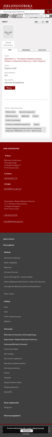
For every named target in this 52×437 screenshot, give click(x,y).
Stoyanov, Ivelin (11, 68)
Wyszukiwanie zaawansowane (34, 16)
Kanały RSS (8, 392)
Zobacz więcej (9, 294)
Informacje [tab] (26, 50)
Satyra (36, 124)
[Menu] (49, 2)
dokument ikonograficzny (14, 82)
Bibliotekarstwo (12, 116)
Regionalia (7, 267)
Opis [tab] (9, 50)
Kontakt (6, 373)
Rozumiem (27, 431)
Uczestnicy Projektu (11, 349)
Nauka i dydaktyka (10, 263)
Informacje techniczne (12, 368)
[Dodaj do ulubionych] (42, 21)
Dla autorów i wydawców (13, 358)
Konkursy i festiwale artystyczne (18, 124)
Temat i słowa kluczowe (12, 316)
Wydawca (7, 321)
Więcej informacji (38, 428)
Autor (6, 307)
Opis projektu (9, 354)
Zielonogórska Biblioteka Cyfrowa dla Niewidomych (22, 286)
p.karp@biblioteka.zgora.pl (13, 221)
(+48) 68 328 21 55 (10, 178)
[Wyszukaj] (48, 12)
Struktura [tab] (42, 50)
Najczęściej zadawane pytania (14, 363)
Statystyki (7, 378)
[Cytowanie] (47, 21)
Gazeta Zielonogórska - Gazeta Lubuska (18, 277)
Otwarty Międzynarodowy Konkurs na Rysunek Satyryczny (24, 282)
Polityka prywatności (11, 387)
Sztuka (35, 116)
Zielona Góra (10, 112)
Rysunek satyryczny (27, 112)
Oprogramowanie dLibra (13, 382)
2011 (6, 75)
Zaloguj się (8, 407)
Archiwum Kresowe (11, 272)
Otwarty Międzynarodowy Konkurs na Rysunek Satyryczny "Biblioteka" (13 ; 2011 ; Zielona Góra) (24, 129)
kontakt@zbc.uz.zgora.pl (12, 189)
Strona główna (8, 245)
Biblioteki (25, 116)
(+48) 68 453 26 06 (10, 215)
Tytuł (6, 312)
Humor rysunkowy (13, 120)
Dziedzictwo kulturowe (12, 258)
